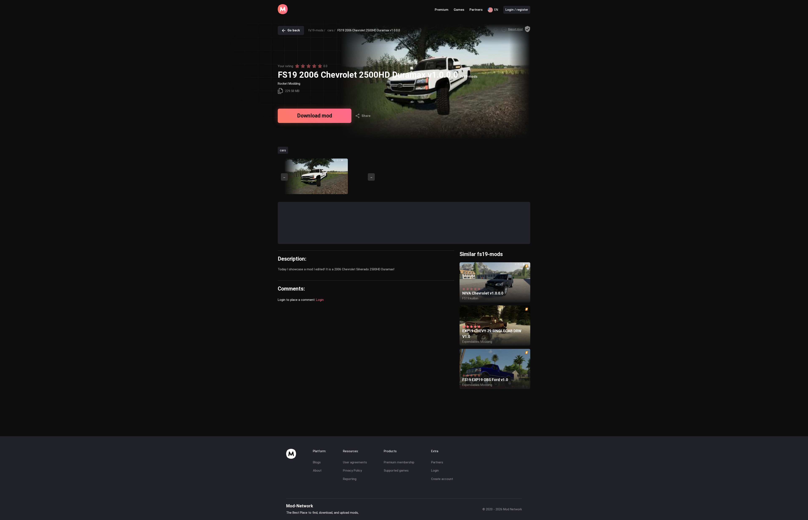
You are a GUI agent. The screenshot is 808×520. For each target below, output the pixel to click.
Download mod (314, 116)
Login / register (516, 10)
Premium (441, 10)
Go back (293, 30)
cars (283, 150)
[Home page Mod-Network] (283, 13)
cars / (331, 30)
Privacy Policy (352, 470)
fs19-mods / (316, 30)
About (317, 470)
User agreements (355, 462)
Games (459, 10)
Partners (475, 10)
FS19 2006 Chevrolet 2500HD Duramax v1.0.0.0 (369, 30)
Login (320, 300)
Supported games (396, 470)
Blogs (317, 462)
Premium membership (399, 462)
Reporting (349, 479)
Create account (442, 479)
